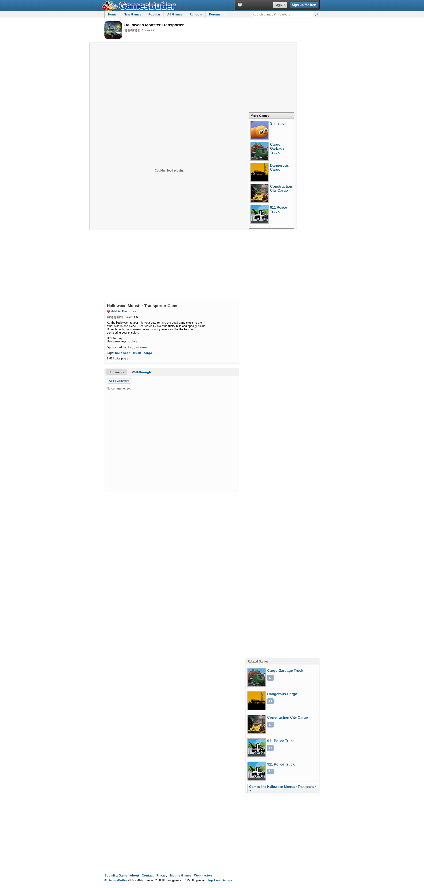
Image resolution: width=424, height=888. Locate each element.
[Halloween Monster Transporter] (113, 30)
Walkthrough (141, 372)
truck (137, 353)
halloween (123, 353)
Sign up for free (304, 5)
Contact (148, 875)
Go (316, 14)
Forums (215, 14)
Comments (116, 372)
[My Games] (240, 5)
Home (112, 14)
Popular (154, 14)
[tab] (271, 115)
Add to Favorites (123, 311)
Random (195, 14)
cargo (148, 353)
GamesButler (140, 5)
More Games (260, 115)
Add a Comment (119, 380)
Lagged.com (137, 347)
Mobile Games (180, 875)
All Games (174, 14)
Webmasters (203, 875)
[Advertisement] (193, 76)
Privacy (161, 875)
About (134, 875)
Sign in (280, 5)
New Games (132, 14)
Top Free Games (219, 880)
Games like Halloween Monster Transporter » (282, 788)
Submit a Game (115, 875)
